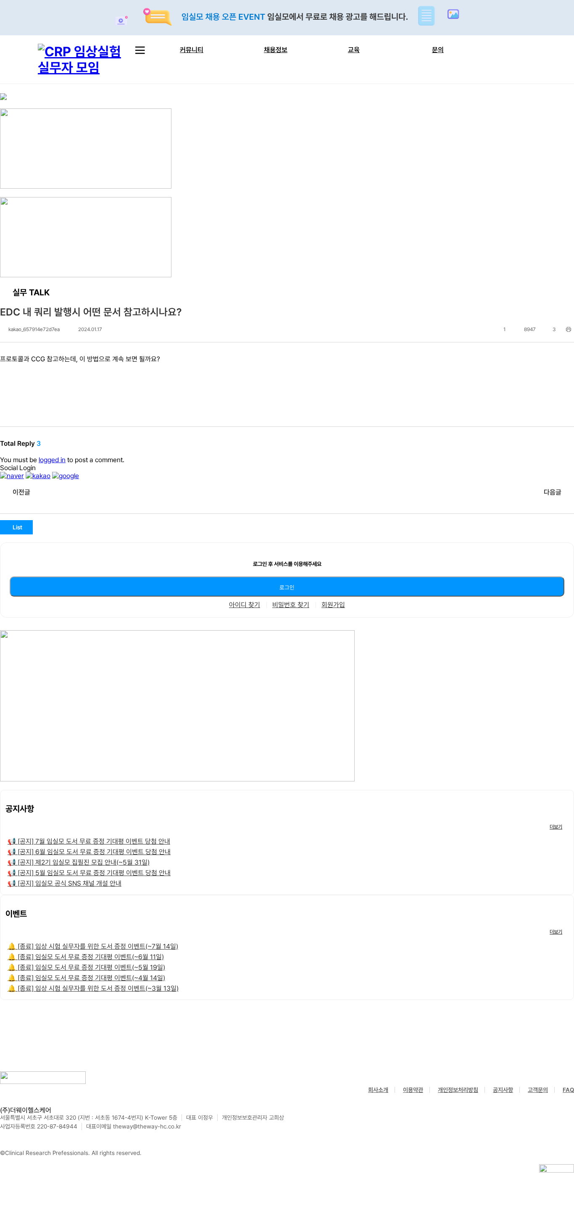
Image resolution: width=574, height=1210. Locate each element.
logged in (52, 460)
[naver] (12, 476)
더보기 (556, 827)
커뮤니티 (191, 50)
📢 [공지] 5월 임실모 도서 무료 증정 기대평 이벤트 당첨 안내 (89, 873)
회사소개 (378, 1089)
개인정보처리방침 (458, 1089)
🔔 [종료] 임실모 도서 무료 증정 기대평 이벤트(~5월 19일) (86, 967)
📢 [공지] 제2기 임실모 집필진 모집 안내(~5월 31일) (79, 862)
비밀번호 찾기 (290, 605)
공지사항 (503, 1089)
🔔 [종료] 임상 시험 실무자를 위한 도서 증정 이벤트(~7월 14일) (93, 946)
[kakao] (38, 476)
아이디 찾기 (244, 605)
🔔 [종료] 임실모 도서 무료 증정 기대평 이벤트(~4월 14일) (86, 978)
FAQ (568, 1089)
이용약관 (413, 1089)
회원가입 (333, 605)
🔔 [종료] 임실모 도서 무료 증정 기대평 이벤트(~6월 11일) (86, 957)
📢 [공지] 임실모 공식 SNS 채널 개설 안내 (64, 883)
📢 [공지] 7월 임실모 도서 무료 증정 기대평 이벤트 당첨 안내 (89, 841)
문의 (438, 50)
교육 (354, 50)
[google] (65, 476)
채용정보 (275, 50)
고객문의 (538, 1089)
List (17, 527)
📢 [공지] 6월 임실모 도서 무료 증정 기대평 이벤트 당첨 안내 (89, 852)
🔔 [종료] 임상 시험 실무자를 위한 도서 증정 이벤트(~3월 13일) (93, 988)
